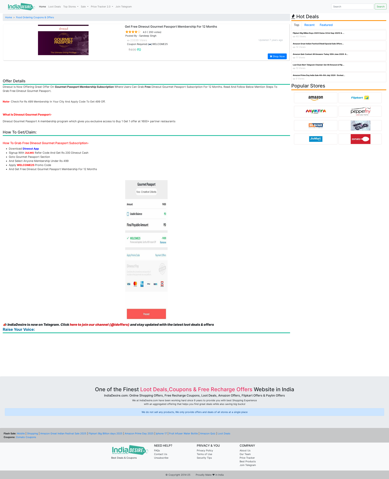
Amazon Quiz (207, 433)
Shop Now (278, 56)
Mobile (21, 433)
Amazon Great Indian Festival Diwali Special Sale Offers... (318, 44)
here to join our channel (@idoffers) (99, 325)
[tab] (296, 25)
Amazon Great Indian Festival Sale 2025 (63, 433)
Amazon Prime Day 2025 (139, 433)
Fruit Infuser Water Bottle (183, 433)
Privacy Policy (205, 450)
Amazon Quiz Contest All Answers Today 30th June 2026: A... (320, 54)
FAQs (157, 450)
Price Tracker (247, 457)
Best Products (248, 461)
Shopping (32, 433)
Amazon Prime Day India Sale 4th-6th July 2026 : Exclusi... (319, 75)
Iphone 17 (161, 433)
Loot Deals (54, 6)
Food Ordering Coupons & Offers (35, 17)
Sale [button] (83, 6)
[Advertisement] (146, 69)
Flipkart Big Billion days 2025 (105, 433)
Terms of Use (204, 454)
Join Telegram (123, 6)
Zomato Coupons (26, 437)
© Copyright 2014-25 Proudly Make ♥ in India (194, 474)
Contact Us (160, 454)
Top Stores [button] (70, 6)
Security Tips (204, 457)
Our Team (245, 454)
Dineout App (31, 148)
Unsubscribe (161, 457)
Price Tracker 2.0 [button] (101, 6)
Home (42, 6)
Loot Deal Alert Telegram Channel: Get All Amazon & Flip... (318, 65)
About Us (245, 450)
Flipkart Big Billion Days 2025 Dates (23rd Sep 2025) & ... (318, 33)
